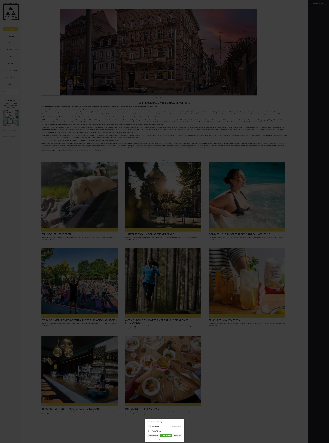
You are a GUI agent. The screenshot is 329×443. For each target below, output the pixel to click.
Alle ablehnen (177, 435)
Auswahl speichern (153, 435)
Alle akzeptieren (166, 435)
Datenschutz (168, 438)
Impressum (161, 438)
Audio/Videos (156, 431)
